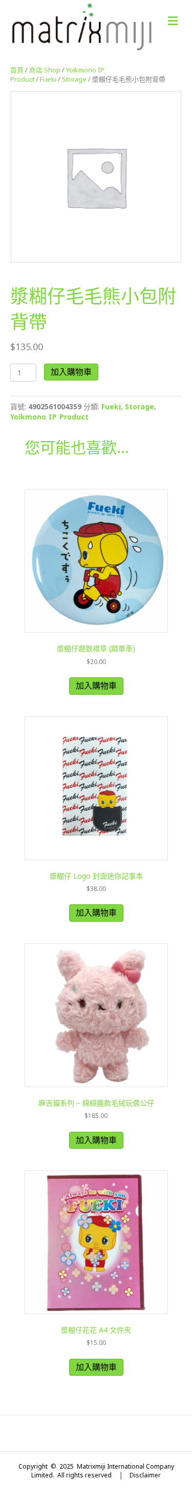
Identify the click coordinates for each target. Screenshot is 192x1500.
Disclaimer (145, 1475)
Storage (74, 79)
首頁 (17, 69)
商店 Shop (44, 69)
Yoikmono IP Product (49, 417)
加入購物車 (71, 371)
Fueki (48, 79)
